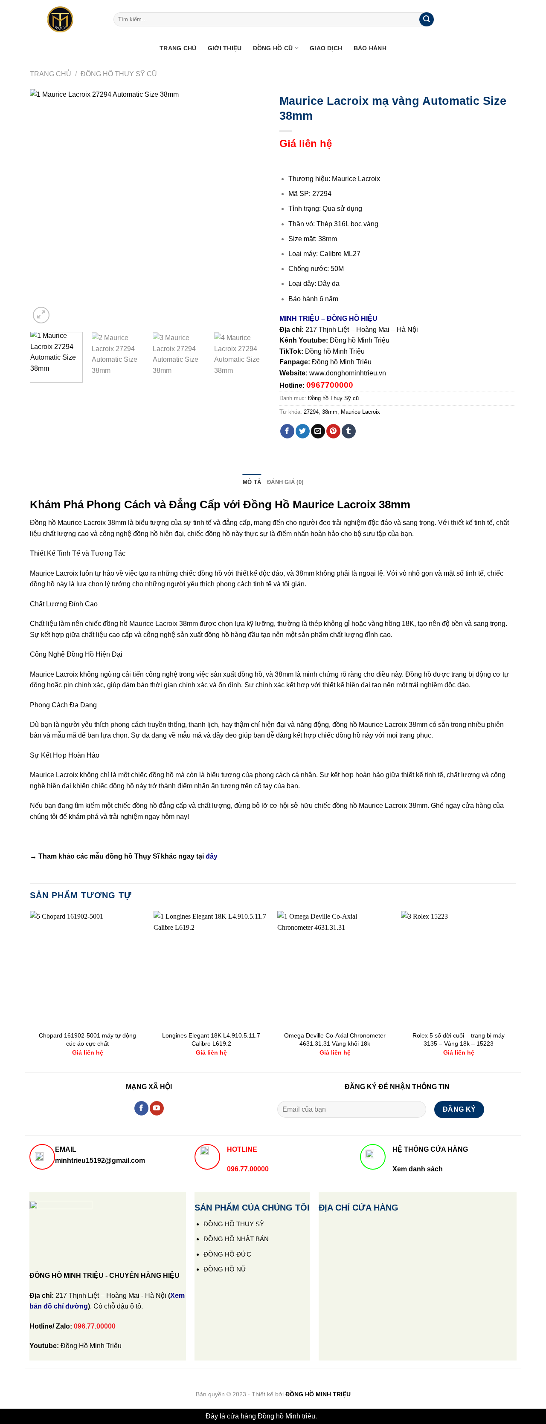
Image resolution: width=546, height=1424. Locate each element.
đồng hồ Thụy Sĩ (132, 856)
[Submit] (426, 19)
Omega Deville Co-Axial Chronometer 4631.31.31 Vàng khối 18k (335, 1039)
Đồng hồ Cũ (273, 48)
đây (212, 856)
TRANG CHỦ (178, 48)
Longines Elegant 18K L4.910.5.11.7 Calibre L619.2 (211, 1039)
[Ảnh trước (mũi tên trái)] (15, 712)
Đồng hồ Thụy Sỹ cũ (119, 74)
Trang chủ (50, 74)
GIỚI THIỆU (225, 48)
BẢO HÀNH (370, 48)
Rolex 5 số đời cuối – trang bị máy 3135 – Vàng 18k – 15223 (458, 1039)
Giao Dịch (326, 48)
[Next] (251, 207)
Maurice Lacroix (360, 412)
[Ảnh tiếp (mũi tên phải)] (524, 712)
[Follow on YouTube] (157, 1108)
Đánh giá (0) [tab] (285, 482)
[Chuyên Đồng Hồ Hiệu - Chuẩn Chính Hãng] (65, 19)
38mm (329, 412)
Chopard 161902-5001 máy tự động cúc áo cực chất (87, 1039)
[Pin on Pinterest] (333, 431)
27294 (311, 412)
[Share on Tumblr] (349, 431)
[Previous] (45, 207)
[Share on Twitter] (303, 431)
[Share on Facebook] (287, 431)
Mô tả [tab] (252, 482)
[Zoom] (41, 315)
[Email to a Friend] (318, 431)
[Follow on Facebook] (141, 1108)
